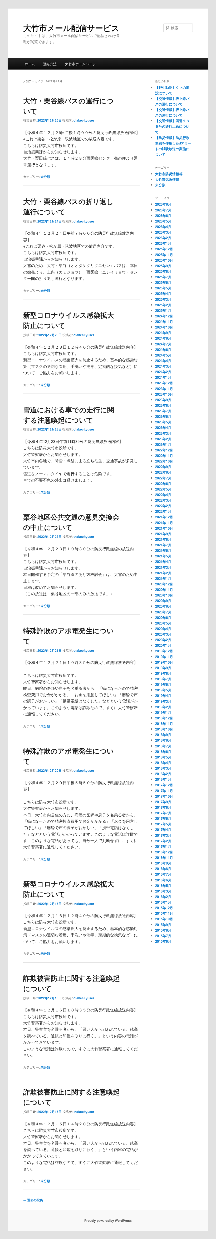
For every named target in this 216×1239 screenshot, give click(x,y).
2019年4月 (163, 695)
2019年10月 (164, 662)
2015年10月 (164, 918)
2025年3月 (163, 299)
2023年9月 (163, 399)
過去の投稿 (33, 1200)
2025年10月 (164, 260)
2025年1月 (163, 310)
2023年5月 (163, 421)
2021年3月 (163, 567)
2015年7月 (163, 935)
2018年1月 (163, 779)
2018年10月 (164, 729)
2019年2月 (163, 706)
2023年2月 (163, 438)
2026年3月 (163, 232)
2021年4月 (163, 561)
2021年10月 (164, 528)
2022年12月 (164, 449)
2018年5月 (163, 757)
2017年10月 (164, 796)
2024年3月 (163, 366)
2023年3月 (163, 433)
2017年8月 (163, 807)
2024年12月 (164, 315)
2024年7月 (163, 343)
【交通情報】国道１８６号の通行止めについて (172, 126)
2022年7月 (163, 477)
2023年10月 (164, 394)
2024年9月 (163, 332)
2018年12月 (164, 717)
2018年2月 (163, 773)
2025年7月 (163, 276)
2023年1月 (163, 444)
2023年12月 (164, 382)
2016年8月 (163, 868)
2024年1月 (163, 377)
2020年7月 (163, 611)
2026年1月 (163, 243)
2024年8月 (163, 338)
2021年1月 (163, 578)
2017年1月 (163, 846)
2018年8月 (163, 740)
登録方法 (50, 63)
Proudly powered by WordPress (108, 1220)
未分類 (45, 176)
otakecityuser (83, 120)
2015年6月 (163, 941)
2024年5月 (163, 355)
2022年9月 (163, 466)
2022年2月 (163, 505)
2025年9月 (163, 265)
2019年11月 (164, 656)
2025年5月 (163, 287)
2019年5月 (163, 689)
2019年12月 (164, 650)
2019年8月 (163, 673)
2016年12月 (164, 851)
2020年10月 (164, 595)
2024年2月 (163, 371)
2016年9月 (163, 863)
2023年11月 (164, 388)
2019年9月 (163, 667)
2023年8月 (163, 405)
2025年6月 (163, 282)
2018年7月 (163, 745)
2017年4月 (163, 829)
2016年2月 (163, 896)
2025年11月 (164, 254)
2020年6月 (163, 617)
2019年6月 (163, 684)
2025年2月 (163, 304)
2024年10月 (164, 327)
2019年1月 (163, 712)
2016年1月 (163, 902)
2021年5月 (163, 555)
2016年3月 (163, 891)
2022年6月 (163, 483)
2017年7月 (163, 812)
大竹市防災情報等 (169, 173)
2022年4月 (163, 494)
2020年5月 (163, 623)
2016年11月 (164, 857)
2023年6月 (163, 416)
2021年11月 (164, 522)
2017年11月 (164, 790)
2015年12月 (164, 907)
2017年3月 (163, 835)
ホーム (29, 63)
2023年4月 (163, 427)
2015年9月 (163, 924)
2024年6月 (163, 349)
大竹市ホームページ (80, 63)
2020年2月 (163, 639)
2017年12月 (164, 784)
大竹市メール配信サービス (71, 27)
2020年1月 (163, 645)
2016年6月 (163, 879)
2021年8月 (163, 539)
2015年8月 (163, 930)
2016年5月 (163, 885)
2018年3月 (163, 768)
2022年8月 (163, 472)
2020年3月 (163, 634)
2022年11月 (164, 455)
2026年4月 (163, 226)
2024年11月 (164, 321)
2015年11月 (164, 913)
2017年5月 (163, 823)
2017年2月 (163, 840)
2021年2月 (163, 572)
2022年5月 (163, 489)
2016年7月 (163, 874)
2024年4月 (163, 360)
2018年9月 (163, 734)
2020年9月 (163, 600)
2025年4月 (163, 293)
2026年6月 (163, 215)
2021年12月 (164, 516)
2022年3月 (163, 500)
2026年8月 (163, 204)
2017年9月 (163, 801)
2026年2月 (163, 237)
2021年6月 (163, 550)
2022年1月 (163, 511)
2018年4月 (163, 762)
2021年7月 (163, 544)
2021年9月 (163, 533)
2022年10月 (164, 461)
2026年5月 (163, 221)
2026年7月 (163, 209)
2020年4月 (163, 628)
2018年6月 (163, 751)
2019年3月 (163, 701)
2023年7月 (163, 410)
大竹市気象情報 (167, 179)
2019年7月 (163, 678)
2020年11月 (164, 589)
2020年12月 (164, 583)
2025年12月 (164, 248)
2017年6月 (163, 818)
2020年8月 (163, 606)
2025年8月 (163, 271)
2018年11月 (164, 723)
